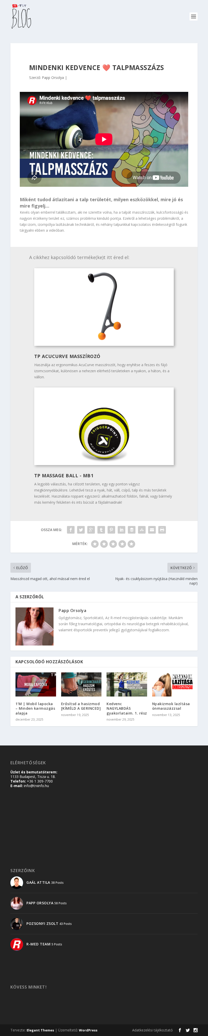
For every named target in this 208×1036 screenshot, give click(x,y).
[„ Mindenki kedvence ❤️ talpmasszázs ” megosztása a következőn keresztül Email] (152, 530)
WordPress (88, 1030)
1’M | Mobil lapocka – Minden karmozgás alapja (35, 708)
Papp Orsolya (53, 77)
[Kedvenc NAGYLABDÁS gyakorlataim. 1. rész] (127, 684)
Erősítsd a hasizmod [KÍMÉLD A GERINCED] (81, 706)
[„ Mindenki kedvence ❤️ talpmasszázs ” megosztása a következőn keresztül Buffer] (132, 530)
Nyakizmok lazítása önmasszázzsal (171, 706)
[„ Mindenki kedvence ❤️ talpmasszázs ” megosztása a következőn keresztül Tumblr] (101, 530)
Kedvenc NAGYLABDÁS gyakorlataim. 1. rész (127, 708)
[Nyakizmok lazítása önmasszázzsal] (172, 684)
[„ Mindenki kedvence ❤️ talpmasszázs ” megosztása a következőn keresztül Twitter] (81, 530)
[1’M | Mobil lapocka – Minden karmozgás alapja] (35, 684)
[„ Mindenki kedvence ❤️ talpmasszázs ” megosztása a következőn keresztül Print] (162, 530)
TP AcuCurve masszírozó (67, 356)
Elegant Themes (40, 1030)
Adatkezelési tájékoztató (152, 1030)
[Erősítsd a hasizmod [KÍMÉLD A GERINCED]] (81, 684)
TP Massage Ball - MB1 (64, 475)
